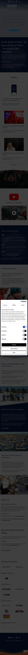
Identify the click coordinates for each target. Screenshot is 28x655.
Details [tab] (14, 305)
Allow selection (14, 348)
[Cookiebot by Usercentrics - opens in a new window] (21, 301)
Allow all (14, 344)
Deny (14, 352)
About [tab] (23, 305)
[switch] (25, 331)
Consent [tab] (5, 305)
